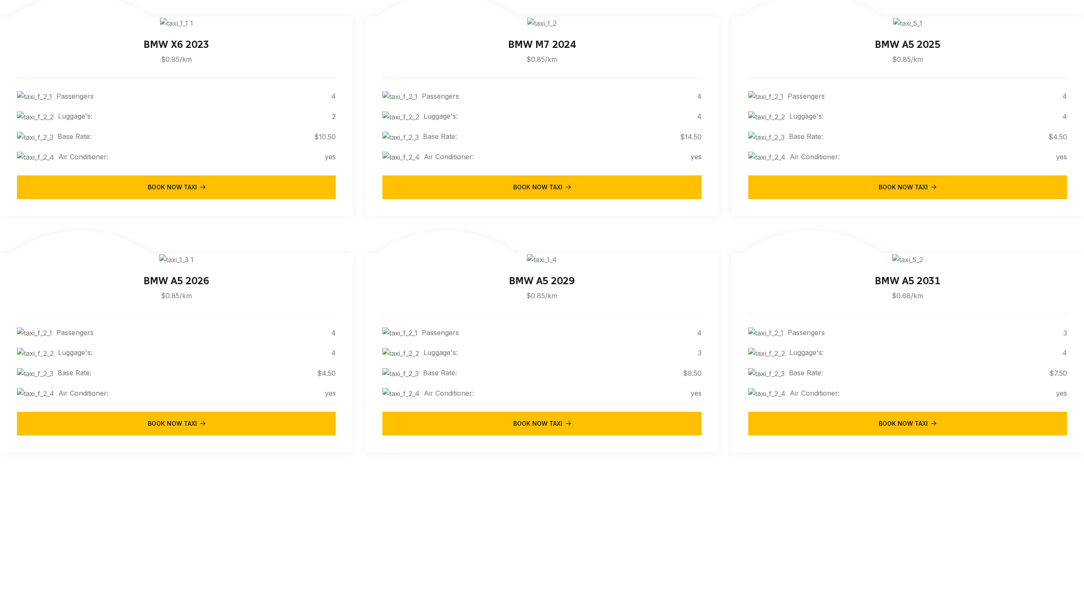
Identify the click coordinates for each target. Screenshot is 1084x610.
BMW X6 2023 (176, 44)
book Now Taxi (172, 187)
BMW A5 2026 (176, 280)
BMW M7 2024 (542, 44)
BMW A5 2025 (907, 44)
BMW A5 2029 (542, 280)
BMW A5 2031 (907, 280)
